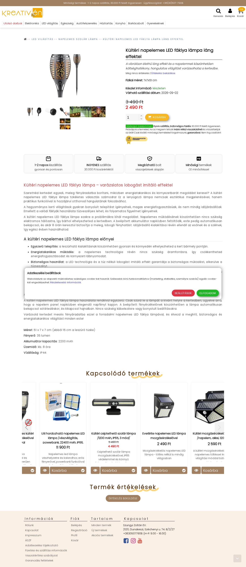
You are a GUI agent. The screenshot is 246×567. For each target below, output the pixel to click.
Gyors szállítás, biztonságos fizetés (172, 126)
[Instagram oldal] (133, 541)
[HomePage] (22, 12)
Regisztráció (79, 530)
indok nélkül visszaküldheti (188, 129)
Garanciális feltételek (39, 560)
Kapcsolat (32, 530)
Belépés (76, 525)
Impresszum (33, 535)
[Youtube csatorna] (139, 541)
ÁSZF (28, 540)
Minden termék (101, 525)
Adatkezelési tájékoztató (41, 545)
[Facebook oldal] (126, 541)
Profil (74, 535)
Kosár (75, 540)
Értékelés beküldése (163, 73)
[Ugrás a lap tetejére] (237, 558)
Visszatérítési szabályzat (41, 555)
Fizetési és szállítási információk (46, 550)
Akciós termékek (102, 535)
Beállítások (183, 293)
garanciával (193, 132)
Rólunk (29, 525)
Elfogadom (208, 293)
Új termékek (99, 530)
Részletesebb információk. (65, 282)
